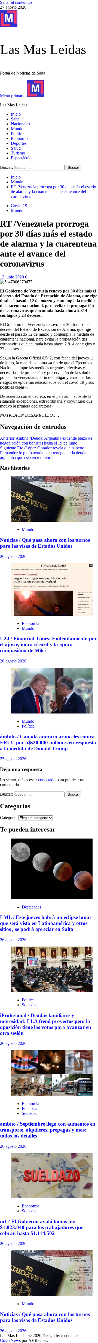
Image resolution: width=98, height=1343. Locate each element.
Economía (19, 138)
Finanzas (29, 1108)
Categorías (9, 817)
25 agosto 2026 (13, 758)
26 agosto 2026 (13, 556)
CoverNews (10, 1340)
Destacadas (31, 907)
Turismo (18, 153)
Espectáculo (21, 158)
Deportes (18, 143)
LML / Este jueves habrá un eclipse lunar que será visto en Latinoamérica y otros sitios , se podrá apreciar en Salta (45, 923)
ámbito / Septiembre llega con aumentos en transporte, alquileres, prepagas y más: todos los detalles (47, 1130)
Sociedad (30, 1004)
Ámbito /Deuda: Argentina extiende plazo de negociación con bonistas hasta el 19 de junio (46, 440)
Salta (15, 119)
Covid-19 (19, 205)
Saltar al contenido (16, 2)
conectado (47, 779)
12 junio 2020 (12, 277)
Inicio (16, 114)
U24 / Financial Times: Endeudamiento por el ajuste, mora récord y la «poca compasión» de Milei (48, 644)
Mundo (17, 128)
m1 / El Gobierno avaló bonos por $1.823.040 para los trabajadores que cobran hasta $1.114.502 (41, 1227)
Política (17, 133)
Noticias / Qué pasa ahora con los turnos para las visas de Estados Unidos (45, 543)
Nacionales (20, 124)
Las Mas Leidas (43, 49)
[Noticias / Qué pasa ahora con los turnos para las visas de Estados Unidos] (52, 520)
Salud (16, 148)
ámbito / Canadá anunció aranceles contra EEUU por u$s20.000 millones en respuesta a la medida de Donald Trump (48, 742)
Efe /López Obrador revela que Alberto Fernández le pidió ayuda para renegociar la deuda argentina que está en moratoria (43, 453)
